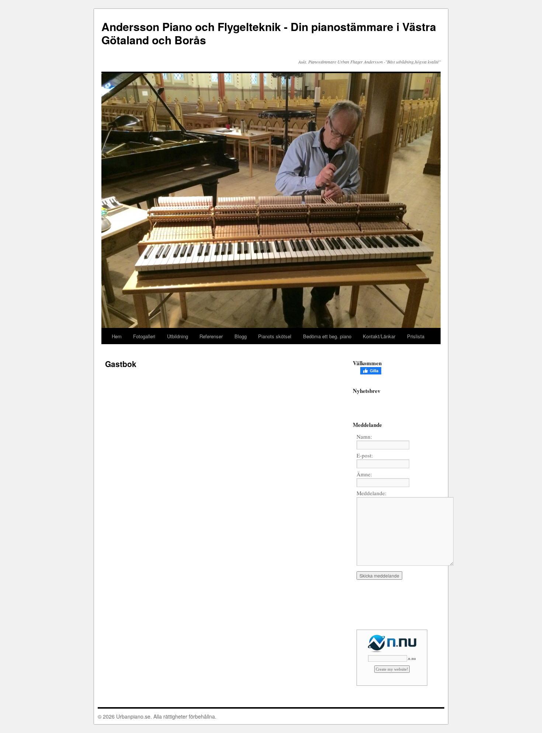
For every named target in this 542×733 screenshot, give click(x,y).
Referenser (211, 336)
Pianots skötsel (274, 336)
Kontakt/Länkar (379, 336)
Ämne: (364, 474)
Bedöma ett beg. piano (327, 336)
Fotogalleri (144, 336)
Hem (117, 336)
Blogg (240, 336)
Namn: (364, 436)
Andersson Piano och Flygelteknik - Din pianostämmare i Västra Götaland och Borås (268, 33)
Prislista (415, 336)
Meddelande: (371, 493)
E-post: (365, 455)
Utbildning (177, 336)
